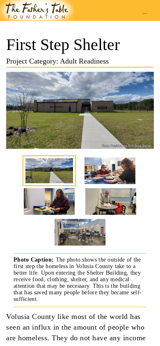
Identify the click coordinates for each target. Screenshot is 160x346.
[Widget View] (37, 9)
